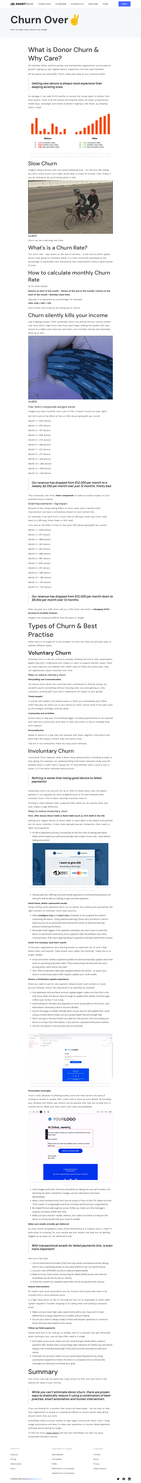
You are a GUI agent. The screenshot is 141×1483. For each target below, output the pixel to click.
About (96, 1459)
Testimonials (15, 1464)
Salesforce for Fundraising (63, 1473)
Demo (12, 1468)
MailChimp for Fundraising (63, 1468)
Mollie (54, 1464)
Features (14, 1454)
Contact (97, 1454)
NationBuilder (57, 1454)
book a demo (52, 1432)
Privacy (96, 1464)
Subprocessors (99, 1468)
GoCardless (57, 1459)
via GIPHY (32, 235)
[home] (21, 4)
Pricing (13, 1459)
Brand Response (36, 1479)
